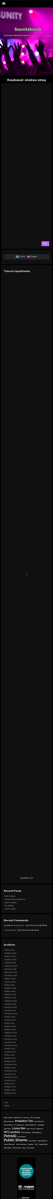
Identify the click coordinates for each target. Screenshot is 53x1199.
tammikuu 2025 (10, 1007)
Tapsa (47, 136)
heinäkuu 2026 (10, 953)
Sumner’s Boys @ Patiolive (14, 899)
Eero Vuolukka (35, 1117)
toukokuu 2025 (10, 994)
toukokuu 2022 (10, 1093)
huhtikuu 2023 (10, 1068)
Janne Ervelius (39, 1121)
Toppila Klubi (43, 1144)
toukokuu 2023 (10, 1064)
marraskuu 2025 (10, 975)
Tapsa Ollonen (42, 1140)
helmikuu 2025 (10, 1004)
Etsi (45, 244)
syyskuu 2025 (9, 982)
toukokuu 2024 (10, 1029)
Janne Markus (8, 1125)
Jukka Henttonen (30, 1125)
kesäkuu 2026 (10, 956)
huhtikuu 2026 (10, 963)
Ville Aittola (7, 1148)
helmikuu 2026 (10, 969)
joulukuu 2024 (10, 1010)
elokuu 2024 (9, 1023)
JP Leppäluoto (19, 1125)
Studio (6, 1106)
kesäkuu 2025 (9, 991)
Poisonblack (21, 1136)
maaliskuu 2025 (10, 1001)
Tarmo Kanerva (21, 1144)
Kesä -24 (38, 166)
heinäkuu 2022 (10, 1087)
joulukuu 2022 (10, 1074)
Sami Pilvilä (32, 1140)
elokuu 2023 (9, 1055)
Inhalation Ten (24, 1120)
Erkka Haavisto (9, 1121)
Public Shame (9, 896)
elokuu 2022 (9, 1083)
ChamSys (26, 1117)
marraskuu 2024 (10, 1014)
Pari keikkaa (8, 906)
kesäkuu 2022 (9, 1090)
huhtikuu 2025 (10, 998)
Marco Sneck (30, 1128)
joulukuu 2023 (10, 1042)
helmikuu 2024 (10, 1036)
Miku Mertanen (26, 1132)
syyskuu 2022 (10, 1080)
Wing (24, 1148)
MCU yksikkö (12, 1132)
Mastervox (39, 1128)
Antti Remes (18, 1117)
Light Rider (7, 1128)
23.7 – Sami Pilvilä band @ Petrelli (34, 925)
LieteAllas (41, 1125)
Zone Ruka (30, 1148)
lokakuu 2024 (9, 1017)
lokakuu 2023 (9, 1049)
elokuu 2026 (9, 950)
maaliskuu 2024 (10, 1033)
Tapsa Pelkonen (9, 1144)
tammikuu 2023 (10, 1071)
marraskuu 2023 (10, 1045)
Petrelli (10, 1135)
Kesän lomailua (10, 902)
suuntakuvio (8, 925)
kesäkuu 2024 (9, 1026)
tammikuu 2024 (10, 1039)
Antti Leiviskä (8, 1117)
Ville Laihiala (17, 1148)
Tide (35, 1144)
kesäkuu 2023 (9, 1061)
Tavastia (30, 1144)
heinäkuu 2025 (10, 988)
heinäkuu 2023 (10, 1058)
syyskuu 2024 (10, 1020)
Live (40, 136)
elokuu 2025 (9, 985)
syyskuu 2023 (10, 1052)
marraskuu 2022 (10, 1077)
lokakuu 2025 (9, 979)
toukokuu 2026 (10, 959)
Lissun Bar (18, 1128)
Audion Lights (9, 909)
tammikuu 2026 (10, 972)
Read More (39, 128)
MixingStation (36, 1132)
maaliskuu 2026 (10, 966)
